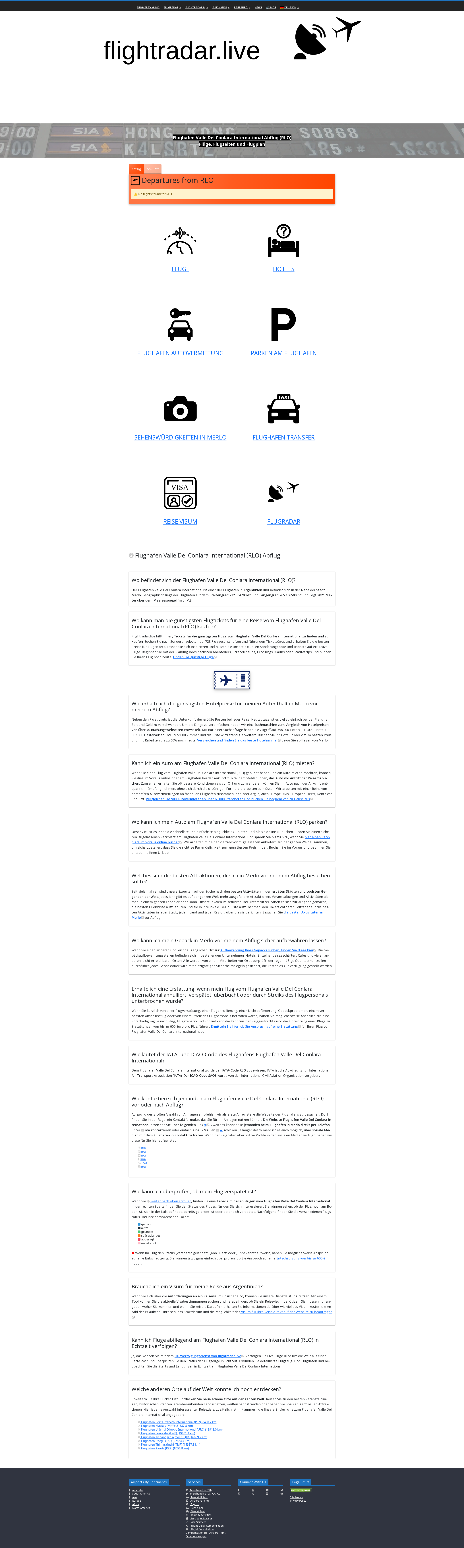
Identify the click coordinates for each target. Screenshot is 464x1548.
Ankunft (153, 169)
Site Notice (296, 1497)
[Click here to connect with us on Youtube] (253, 1490)
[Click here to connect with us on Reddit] (267, 1493)
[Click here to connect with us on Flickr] (267, 1490)
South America (141, 1493)
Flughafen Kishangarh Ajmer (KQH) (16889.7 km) (173, 1437)
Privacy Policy (298, 1500)
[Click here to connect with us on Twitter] (282, 1490)
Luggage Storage (201, 1518)
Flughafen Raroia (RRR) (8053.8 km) (164, 1448)
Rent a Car (196, 1508)
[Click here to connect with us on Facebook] (238, 1490)
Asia (134, 1497)
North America (141, 1508)
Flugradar (171, 7)
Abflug (136, 169)
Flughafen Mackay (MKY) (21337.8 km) (166, 1426)
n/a (143, 1148)
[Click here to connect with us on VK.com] (281, 1493)
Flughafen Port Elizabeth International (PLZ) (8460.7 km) (178, 1422)
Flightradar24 (195, 7)
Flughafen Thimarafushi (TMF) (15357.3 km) (170, 1445)
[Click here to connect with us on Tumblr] (253, 1493)
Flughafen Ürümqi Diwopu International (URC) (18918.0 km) (181, 1429)
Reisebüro (241, 7)
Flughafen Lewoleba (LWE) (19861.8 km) (167, 1433)
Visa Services (198, 1522)
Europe (136, 1500)
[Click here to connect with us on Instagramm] (239, 1493)
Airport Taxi (197, 1511)
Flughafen (219, 7)
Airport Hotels (199, 1497)
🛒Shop (271, 7)
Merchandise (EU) (200, 1490)
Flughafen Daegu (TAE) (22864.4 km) (165, 1441)
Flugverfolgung (148, 7)
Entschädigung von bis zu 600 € (300, 1258)
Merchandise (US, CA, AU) (205, 1493)
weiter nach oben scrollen (170, 1201)
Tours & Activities (201, 1515)
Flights (194, 1504)
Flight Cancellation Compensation (200, 1530)
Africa (135, 1504)
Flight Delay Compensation (207, 1525)
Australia (137, 1490)
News (258, 7)
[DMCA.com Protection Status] (301, 1491)
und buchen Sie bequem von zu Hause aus (228, 799)
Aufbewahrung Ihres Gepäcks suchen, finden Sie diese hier (266, 950)
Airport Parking (199, 1500)
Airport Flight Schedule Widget (205, 1534)
